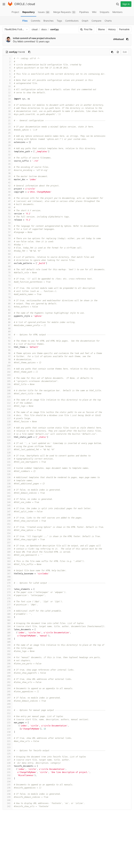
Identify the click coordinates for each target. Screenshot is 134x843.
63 (9, 251)
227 (8, 760)
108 (8, 390)
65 (9, 257)
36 (9, 167)
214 (8, 719)
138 (8, 484)
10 (9, 86)
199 (8, 673)
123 (8, 437)
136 (8, 477)
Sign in (126, 4)
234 (8, 781)
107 (8, 387)
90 (9, 335)
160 (8, 552)
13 (9, 96)
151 (8, 524)
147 (8, 511)
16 (9, 105)
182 (8, 620)
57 (9, 232)
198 (8, 670)
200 (8, 676)
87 (9, 325)
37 (9, 170)
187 (8, 636)
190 (8, 645)
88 (9, 328)
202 (8, 682)
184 (8, 626)
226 (8, 757)
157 (8, 542)
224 (8, 750)
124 (8, 440)
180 (8, 614)
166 (8, 570)
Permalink (124, 29)
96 (9, 353)
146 (8, 508)
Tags (59, 20)
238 (8, 794)
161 (8, 555)
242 (8, 806)
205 (8, 691)
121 (8, 431)
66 (9, 260)
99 (9, 362)
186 (8, 632)
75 (9, 288)
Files (25, 20)
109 (8, 394)
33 (9, 158)
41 (9, 182)
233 (8, 778)
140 (8, 490)
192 (8, 651)
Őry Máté (18, 41)
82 (9, 310)
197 (8, 667)
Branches (48, 20)
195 (8, 660)
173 (8, 592)
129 (8, 456)
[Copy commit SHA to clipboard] (127, 39)
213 (8, 716)
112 (8, 403)
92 (9, 341)
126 (8, 446)
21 (9, 120)
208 (8, 701)
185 (8, 629)
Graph (85, 20)
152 (8, 527)
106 (8, 384)
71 (9, 276)
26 (9, 136)
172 (8, 589)
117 (8, 418)
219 (8, 735)
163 (8, 561)
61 (9, 245)
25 (9, 133)
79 (9, 300)
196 (8, 664)
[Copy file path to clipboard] (29, 52)
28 (9, 142)
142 (8, 496)
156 (8, 539)
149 (8, 518)
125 (8, 443)
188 (8, 639)
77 (9, 294)
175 (8, 598)
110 (8, 397)
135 (8, 474)
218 (8, 732)
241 (8, 803)
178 (8, 608)
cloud (31, 4)
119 (8, 425)
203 (8, 685)
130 (8, 459)
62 (9, 248)
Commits (35, 20)
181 (8, 617)
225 (8, 754)
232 (8, 775)
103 (8, 375)
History (112, 29)
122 (8, 434)
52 (9, 217)
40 (9, 179)
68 (9, 266)
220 (8, 738)
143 (8, 499)
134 (8, 471)
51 (9, 214)
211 (8, 710)
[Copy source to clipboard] (112, 51)
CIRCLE (19, 4)
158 (8, 546)
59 (9, 238)
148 (8, 515)
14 (9, 99)
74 (9, 285)
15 (9, 102)
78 (9, 297)
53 (9, 220)
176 (8, 601)
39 (9, 176)
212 (8, 713)
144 (8, 502)
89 (9, 331)
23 (9, 127)
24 (9, 130)
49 (9, 207)
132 (8, 465)
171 (8, 586)
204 (8, 688)
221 (8, 741)
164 (8, 564)
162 (8, 558)
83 (9, 313)
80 (9, 304)
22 (9, 124)
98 (9, 359)
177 (8, 605)
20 (9, 117)
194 (8, 657)
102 (8, 372)
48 (9, 204)
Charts (108, 20)
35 (9, 164)
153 (8, 530)
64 (9, 254)
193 (8, 654)
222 (8, 744)
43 (9, 189)
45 (9, 195)
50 (9, 210)
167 (8, 574)
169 (8, 580)
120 (8, 428)
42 (9, 186)
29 (9, 145)
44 (9, 192)
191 (8, 648)
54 (9, 223)
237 (8, 791)
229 (8, 766)
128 (8, 452)
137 (8, 480)
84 (9, 316)
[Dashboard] (10, 5)
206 (8, 695)
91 (9, 338)
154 (8, 533)
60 (9, 241)
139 (8, 487)
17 (9, 108)
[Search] (117, 4)
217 (8, 729)
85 (9, 319)
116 (8, 415)
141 (8, 493)
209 (8, 704)
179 (8, 611)
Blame (101, 29)
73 (9, 282)
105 (8, 381)
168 (8, 577)
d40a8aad (118, 39)
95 (9, 350)
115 (8, 412)
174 (8, 595)
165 (8, 567)
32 (9, 155)
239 (8, 797)
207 (8, 698)
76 (9, 291)
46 (9, 198)
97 (9, 356)
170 (8, 583)
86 (9, 322)
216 (8, 726)
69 (9, 269)
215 (8, 722)
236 (8, 788)
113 (8, 406)
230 (8, 769)
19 (9, 114)
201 (8, 679)
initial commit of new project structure (34, 38)
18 (9, 111)
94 (9, 347)
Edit (125, 52)
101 (8, 369)
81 (9, 307)
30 (9, 148)
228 (8, 763)
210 (8, 707)
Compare (96, 20)
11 (9, 89)
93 (9, 344)
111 (8, 400)
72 (9, 279)
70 (9, 272)
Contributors (71, 20)
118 (8, 421)
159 (8, 549)
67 (9, 263)
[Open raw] (117, 51)
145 (8, 505)
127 (8, 449)
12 (9, 92)
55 (9, 226)
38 (9, 173)
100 (8, 366)
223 (8, 747)
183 (8, 623)
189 (8, 642)
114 (8, 409)
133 (8, 468)
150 (8, 521)
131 (8, 462)
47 (9, 201)
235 (8, 785)
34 (9, 161)
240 (8, 800)
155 (8, 536)
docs (44, 29)
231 (8, 772)
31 (9, 151)
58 (9, 235)
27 (9, 139)
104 (8, 378)
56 (9, 229)
